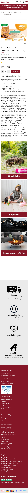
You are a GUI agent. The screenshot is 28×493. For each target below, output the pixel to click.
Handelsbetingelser (6, 399)
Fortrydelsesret (5, 403)
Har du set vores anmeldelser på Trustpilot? (13, 482)
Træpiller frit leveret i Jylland (8, 460)
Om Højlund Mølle (6, 427)
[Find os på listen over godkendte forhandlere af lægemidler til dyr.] (6, 389)
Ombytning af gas (6, 445)
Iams (2, 53)
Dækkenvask (4, 441)
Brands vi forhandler (6, 443)
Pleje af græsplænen (6, 418)
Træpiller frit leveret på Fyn (8, 458)
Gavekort (3, 437)
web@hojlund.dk (8, 383)
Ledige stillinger (5, 431)
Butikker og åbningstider (7, 432)
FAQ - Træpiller (5, 471)
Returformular (5, 405)
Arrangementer (5, 448)
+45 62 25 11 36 (23, 9)
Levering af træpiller (6, 467)
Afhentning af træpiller (7, 469)
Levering (3, 401)
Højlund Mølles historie (7, 429)
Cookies (3, 409)
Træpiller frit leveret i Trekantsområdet (11, 461)
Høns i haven (4, 421)
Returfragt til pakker (6, 407)
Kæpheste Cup (5, 447)
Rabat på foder (5, 439)
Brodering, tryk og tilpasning (9, 434)
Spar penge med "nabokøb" (8, 465)
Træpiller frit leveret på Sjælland (9, 463)
